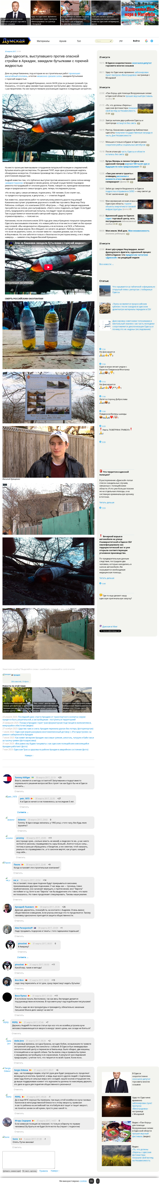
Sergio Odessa (21, 1070)
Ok (91, 1181)
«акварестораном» (14, 182)
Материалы (43, 41)
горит (109, 218)
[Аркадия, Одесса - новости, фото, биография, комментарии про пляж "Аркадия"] (6, 674)
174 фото (25, 681)
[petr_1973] (11, 796)
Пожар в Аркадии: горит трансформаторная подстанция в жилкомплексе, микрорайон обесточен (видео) (46, 724)
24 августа (104, 87)
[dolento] (10, 819)
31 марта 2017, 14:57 (46, 1120)
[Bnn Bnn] (7, 985)
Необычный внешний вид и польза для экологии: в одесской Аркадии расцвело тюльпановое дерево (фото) (17, 707)
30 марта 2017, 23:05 (36, 838)
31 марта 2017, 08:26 (36, 1040)
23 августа (104, 243)
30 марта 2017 (10, 51)
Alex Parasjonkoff (23, 928)
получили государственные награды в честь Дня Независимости (129, 134)
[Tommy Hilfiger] (7, 782)
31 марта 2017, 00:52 (39, 980)
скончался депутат (142, 63)
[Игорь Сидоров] (7, 1126)
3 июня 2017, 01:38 (33, 1139)
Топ (79, 41)
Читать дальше (106, 502)
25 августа (104, 57)
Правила (43, 1171)
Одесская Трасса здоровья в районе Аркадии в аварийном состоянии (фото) (51, 749)
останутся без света (126, 123)
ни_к (15, 880)
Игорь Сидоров (23, 1120)
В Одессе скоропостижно (119, 63)
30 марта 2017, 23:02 (38, 819)
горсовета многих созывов (120, 65)
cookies (83, 1181)
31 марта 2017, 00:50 (39, 964)
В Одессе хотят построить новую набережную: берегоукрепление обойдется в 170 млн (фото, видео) (77, 707)
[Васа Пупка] (7, 1001)
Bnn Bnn (19, 980)
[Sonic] (6, 1137)
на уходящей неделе (128, 257)
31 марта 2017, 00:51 (42, 943)
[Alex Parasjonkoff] (7, 933)
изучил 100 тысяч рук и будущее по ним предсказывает (128, 165)
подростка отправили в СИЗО (120, 191)
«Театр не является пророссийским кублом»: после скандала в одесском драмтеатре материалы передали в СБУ (131, 306)
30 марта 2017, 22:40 (36, 864)
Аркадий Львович (24, 907)
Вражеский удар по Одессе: (120, 215)
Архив (62, 41)
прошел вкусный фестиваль (139, 96)
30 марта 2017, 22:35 (45, 798)
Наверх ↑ (29, 755)
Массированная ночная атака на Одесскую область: (122, 202)
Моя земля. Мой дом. (117, 230)
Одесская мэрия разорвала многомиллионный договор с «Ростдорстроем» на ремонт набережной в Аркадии (46, 733)
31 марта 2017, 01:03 (42, 995)
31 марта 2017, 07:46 (33, 1022)
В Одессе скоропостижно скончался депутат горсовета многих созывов (13, 21)
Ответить (19, 791)
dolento (22, 819)
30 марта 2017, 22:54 (30, 880)
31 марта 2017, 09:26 (36, 1096)
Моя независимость (138, 230)
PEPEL (15, 1022)
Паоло (17, 864)
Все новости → (106, 264)
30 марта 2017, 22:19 (46, 777)
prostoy (20, 838)
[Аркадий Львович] (7, 912)
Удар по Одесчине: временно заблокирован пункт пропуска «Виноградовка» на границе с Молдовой (44, 20)
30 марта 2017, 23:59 (48, 928)
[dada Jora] (8, 1043)
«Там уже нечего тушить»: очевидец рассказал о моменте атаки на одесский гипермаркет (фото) (105, 20)
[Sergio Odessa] (6, 1071)
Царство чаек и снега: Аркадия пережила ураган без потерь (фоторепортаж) (55, 728)
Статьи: (104, 281)
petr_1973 (24, 798)
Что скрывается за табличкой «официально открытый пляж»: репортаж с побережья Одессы (133, 289)
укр (121, 40)
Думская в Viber (110, 626)
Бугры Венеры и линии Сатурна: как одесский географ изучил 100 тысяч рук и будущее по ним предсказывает (75, 20)
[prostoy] (9, 838)
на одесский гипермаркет (120, 180)
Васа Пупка (21, 995)
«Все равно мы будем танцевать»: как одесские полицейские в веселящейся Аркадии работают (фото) (45, 745)
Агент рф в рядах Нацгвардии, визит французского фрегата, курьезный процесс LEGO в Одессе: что (128, 252)
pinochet (22, 943)
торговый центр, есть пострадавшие (121, 221)
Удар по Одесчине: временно (120, 72)
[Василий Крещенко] (48, 477)
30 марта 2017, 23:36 (50, 907)
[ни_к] (8, 880)
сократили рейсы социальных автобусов (125, 144)
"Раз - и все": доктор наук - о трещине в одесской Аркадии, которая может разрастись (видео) (46, 707)
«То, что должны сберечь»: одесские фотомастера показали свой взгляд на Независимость (142, 1155)
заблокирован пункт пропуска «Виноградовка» (127, 73)
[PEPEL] (5, 1022)
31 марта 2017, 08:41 (44, 1070)
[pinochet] (10, 948)
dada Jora (19, 1040)
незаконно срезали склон (49, 76)
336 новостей (16, 681)
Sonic (15, 1139)
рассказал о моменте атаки (117, 177)
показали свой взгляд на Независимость (122, 109)
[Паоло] (6, 862)
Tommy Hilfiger (22, 777)
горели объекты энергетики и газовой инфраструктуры (121, 206)
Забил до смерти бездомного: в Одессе (125, 188)
